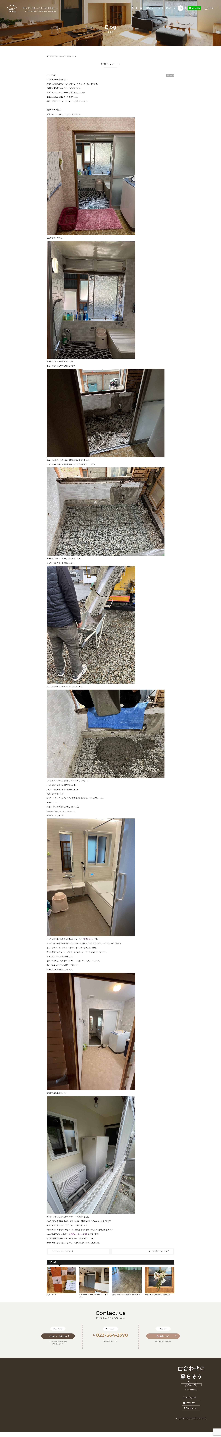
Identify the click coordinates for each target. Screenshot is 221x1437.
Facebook (191, 1408)
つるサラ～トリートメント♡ (63, 1251)
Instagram (191, 1397)
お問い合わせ (170, 8)
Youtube (191, 1403)
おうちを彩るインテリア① (159, 1251)
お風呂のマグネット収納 (78, 1234)
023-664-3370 (112, 1335)
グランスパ (88, 939)
